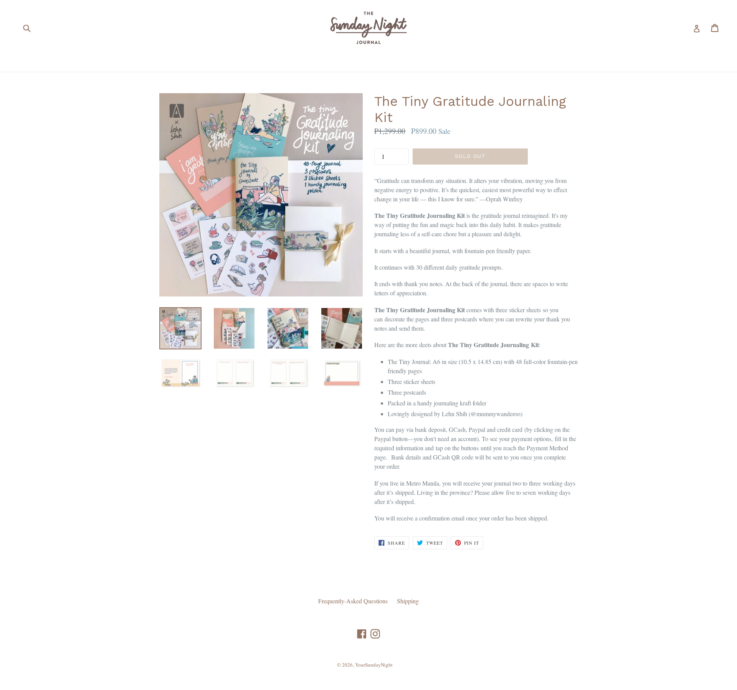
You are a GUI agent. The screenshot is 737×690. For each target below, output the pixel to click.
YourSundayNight (374, 664)
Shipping (408, 601)
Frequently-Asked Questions (353, 601)
